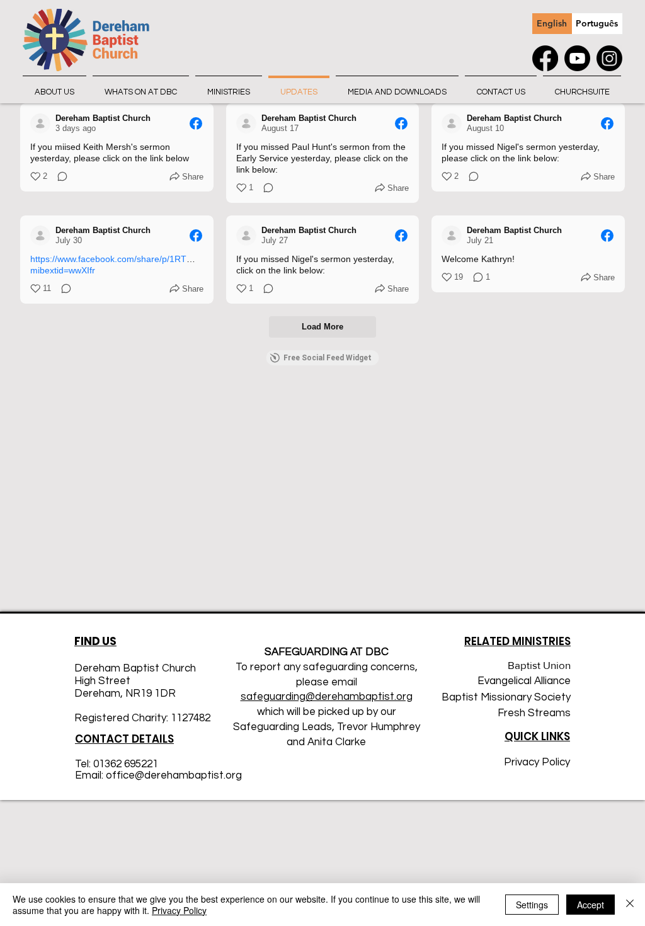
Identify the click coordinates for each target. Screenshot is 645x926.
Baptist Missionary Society (506, 697)
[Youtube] (577, 58)
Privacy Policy (537, 762)
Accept (590, 904)
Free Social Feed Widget (327, 357)
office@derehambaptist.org (174, 775)
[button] (54, 87)
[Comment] (58, 176)
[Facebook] (545, 58)
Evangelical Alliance (524, 681)
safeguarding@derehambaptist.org (327, 696)
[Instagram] (609, 58)
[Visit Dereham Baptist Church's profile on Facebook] (40, 123)
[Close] (629, 904)
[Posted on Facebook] (195, 123)
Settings (532, 904)
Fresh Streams (534, 713)
